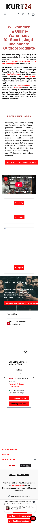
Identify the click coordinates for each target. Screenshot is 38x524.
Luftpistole (17, 87)
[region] (19, 378)
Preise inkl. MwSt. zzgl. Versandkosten (16, 382)
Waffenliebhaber (13, 74)
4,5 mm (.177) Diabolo (19, 373)
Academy (19, 203)
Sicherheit (26, 61)
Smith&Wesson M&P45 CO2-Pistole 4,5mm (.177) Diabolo (18, 363)
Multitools (19, 217)
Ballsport (19, 267)
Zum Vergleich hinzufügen (19, 401)
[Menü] (4, 14)
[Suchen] (18, 14)
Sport (8, 61)
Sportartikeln (30, 76)
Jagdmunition (25, 85)
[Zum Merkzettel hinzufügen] (25, 352)
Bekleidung (16, 61)
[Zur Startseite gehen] (19, 6)
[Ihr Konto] (28, 14)
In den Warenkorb (19, 395)
